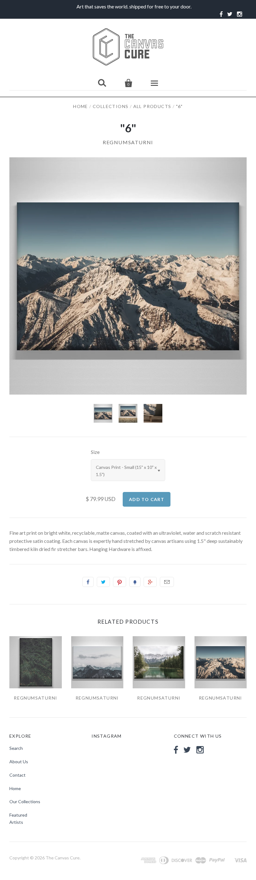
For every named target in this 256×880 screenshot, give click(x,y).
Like (88, 582)
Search (16, 748)
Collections (110, 106)
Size (95, 452)
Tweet (103, 582)
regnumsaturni (128, 142)
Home (80, 106)
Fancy (134, 582)
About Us (18, 761)
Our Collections (24, 801)
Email (167, 582)
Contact (17, 775)
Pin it (119, 582)
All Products (152, 106)
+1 (150, 582)
